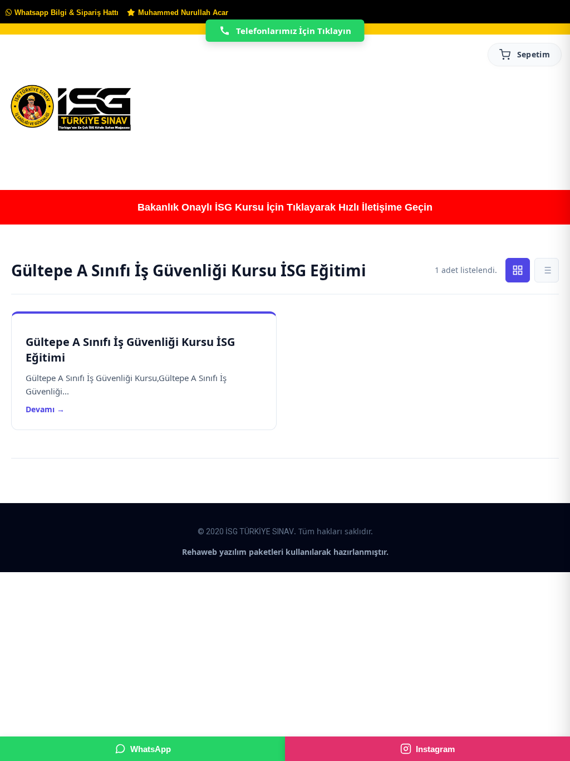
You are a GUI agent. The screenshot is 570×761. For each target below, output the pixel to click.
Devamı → (45, 409)
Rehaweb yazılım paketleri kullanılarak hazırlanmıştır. (285, 552)
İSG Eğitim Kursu (251, 154)
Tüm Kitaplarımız (175, 154)
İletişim (498, 155)
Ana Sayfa (28, 154)
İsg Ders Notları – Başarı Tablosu (359, 154)
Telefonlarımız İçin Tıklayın (293, 30)
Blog (447, 155)
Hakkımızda (97, 155)
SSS (546, 155)
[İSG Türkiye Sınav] (71, 108)
